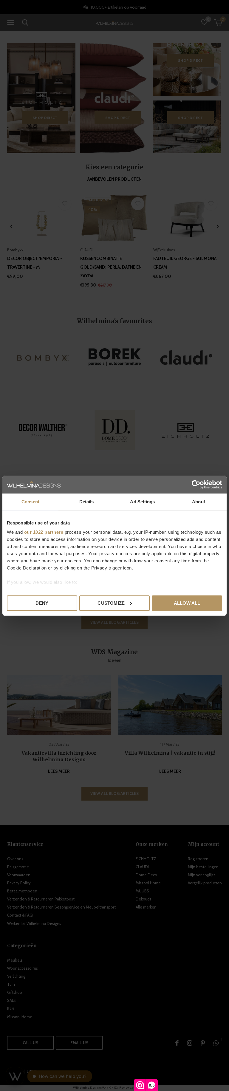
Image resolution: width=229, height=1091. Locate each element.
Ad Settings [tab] (142, 501)
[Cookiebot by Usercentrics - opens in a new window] (196, 484)
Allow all (187, 603)
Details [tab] (86, 501)
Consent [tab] (30, 501)
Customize (111, 603)
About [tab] (198, 501)
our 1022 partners (44, 532)
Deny (41, 603)
